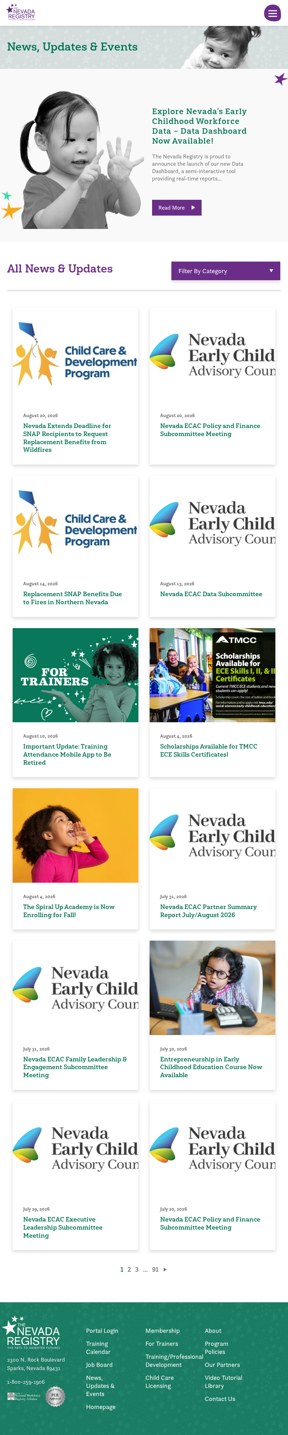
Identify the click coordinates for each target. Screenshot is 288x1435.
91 (155, 1269)
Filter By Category (202, 271)
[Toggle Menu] (272, 13)
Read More (172, 207)
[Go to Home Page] (20, 13)
